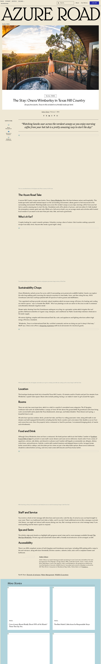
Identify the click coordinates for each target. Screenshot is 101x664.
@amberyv (85, 567)
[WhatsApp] (52, 116)
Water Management (47, 575)
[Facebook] (44, 116)
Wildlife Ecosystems (61, 575)
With (25, 439)
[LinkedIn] (49, 116)
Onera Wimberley (56, 200)
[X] (46, 116)
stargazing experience (47, 326)
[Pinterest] (54, 116)
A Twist (29, 439)
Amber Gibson (45, 112)
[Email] (57, 116)
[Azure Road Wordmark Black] (50, 7)
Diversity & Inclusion (33, 575)
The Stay (48, 96)
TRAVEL (53, 96)
